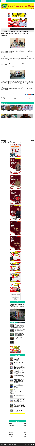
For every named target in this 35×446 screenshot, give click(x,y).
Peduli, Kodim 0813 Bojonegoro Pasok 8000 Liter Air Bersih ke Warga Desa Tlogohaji (19, 385)
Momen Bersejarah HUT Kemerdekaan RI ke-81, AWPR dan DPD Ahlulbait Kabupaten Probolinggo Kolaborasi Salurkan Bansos (19, 381)
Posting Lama (32, 140)
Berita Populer (13, 322)
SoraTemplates (5, 444)
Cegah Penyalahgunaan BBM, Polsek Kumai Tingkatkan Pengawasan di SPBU (20, 330)
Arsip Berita (21, 322)
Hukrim (11, 423)
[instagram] (28, 1)
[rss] (30, 1)
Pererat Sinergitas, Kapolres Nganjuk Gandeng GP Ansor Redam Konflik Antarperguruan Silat (19, 334)
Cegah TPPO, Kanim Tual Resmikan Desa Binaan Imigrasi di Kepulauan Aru (19, 338)
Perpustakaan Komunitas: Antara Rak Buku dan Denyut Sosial (17, 305)
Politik (11, 438)
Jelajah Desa (12, 425)
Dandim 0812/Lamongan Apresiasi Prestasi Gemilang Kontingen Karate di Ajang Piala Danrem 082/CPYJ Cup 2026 (25, 111)
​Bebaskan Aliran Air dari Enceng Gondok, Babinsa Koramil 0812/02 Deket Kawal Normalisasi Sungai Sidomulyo (19, 409)
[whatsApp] (22, 1)
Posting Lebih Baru (3, 140)
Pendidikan (11, 434)
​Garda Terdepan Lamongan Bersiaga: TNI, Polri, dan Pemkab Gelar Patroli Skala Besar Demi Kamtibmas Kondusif (19, 405)
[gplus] (27, 1)
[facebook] (25, 1)
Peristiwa (11, 436)
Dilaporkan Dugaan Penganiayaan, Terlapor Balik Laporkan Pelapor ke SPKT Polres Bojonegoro (19, 343)
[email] (31, 1)
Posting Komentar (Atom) (8, 141)
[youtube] (33, 1)
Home (2, 31)
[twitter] (24, 1)
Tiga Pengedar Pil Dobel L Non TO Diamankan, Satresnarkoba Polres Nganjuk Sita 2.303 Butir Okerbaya (18, 363)
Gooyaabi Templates (13, 444)
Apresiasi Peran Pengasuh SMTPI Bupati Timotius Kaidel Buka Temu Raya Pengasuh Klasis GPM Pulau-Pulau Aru (8, 119)
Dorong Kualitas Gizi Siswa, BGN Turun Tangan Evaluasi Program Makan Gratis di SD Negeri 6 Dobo (8, 111)
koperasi (11, 427)
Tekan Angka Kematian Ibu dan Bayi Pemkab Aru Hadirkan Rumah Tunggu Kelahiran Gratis (24, 119)
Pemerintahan (12, 432)
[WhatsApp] (22, 444)
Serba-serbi (5, 31)
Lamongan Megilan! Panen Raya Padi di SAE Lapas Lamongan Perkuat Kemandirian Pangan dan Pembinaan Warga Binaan (19, 401)
